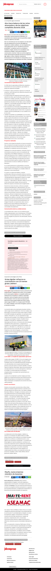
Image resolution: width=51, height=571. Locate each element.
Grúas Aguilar (7, 290)
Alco (5, 34)
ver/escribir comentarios (18, 465)
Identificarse (32, 548)
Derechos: (21, 264)
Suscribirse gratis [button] (36, 4)
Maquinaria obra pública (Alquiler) (13, 10)
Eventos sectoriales (38, 204)
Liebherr (16, 294)
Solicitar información (9, 461)
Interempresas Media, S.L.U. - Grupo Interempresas (27, 569)
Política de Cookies (33, 560)
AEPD (22, 268)
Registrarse (31, 550)
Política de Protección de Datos (12, 269)
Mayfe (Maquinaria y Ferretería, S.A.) (13, 480)
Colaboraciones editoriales (35, 562)
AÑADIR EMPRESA (12, 566)
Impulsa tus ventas (38, 201)
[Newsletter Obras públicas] (40, 106)
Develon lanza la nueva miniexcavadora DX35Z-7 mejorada (39, 163)
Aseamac (12, 485)
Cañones (37, 91)
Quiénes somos (10, 562)
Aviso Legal (18, 256)
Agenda (35, 194)
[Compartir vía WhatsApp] (28, 32)
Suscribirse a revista (33, 554)
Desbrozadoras (39, 59)
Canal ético (9, 558)
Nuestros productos (11, 560)
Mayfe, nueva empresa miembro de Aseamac (39, 169)
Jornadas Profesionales (38, 200)
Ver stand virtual (18, 461)
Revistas (36, 13)
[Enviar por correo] (15, 32)
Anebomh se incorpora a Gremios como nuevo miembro (39, 175)
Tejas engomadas (39, 69)
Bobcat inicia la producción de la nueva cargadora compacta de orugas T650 (40, 157)
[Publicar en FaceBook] (19, 32)
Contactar (9, 556)
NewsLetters (32, 552)
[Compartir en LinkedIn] (25, 32)
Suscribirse (40, 119)
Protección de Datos (33, 558)
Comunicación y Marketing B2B (40, 203)
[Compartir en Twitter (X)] (22, 32)
